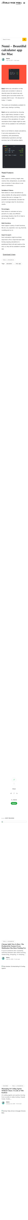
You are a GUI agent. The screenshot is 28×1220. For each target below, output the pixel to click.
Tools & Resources (8, 260)
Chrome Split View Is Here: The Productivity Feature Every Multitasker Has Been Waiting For (14, 946)
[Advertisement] (14, 20)
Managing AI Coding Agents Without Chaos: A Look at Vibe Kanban (13, 1090)
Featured (5, 1085)
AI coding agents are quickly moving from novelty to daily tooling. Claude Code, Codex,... (13, 1097)
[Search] (24, 39)
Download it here (9, 254)
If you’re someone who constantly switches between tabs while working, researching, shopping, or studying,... (14, 952)
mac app (18, 263)
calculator (9, 263)
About (14, 803)
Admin (8, 58)
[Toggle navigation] (24, 3)
